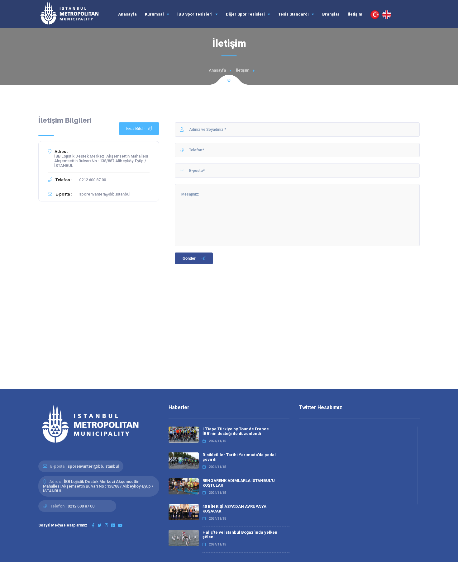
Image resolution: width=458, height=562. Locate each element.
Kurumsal (155, 14)
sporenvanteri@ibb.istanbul (104, 194)
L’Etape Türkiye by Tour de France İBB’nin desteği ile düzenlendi (236, 431)
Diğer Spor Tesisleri (246, 14)
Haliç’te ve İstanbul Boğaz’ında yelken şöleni (240, 534)
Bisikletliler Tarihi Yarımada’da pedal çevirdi (239, 457)
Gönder (189, 258)
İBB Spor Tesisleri (195, 14)
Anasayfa (127, 14)
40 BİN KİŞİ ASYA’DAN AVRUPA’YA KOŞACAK (234, 508)
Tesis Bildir (135, 128)
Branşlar (331, 14)
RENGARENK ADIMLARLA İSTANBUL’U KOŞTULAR (239, 483)
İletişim (355, 14)
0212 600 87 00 (92, 179)
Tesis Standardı (294, 14)
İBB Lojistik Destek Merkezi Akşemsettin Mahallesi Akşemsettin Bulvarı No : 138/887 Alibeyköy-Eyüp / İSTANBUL (101, 161)
